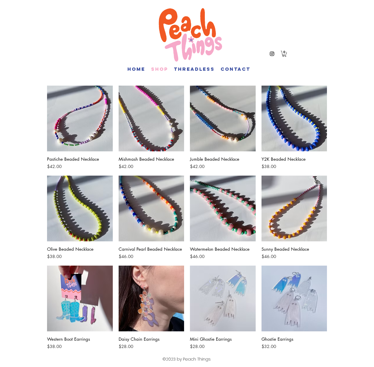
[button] (284, 54)
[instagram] (272, 54)
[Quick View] (80, 118)
